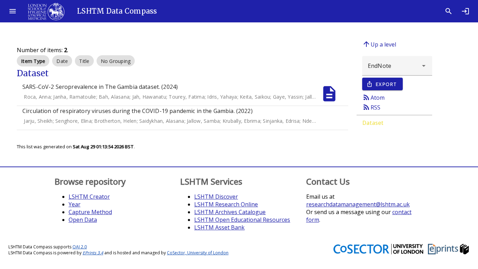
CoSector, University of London (198, 253)
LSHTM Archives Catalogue (230, 212)
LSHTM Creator (89, 196)
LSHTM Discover (216, 196)
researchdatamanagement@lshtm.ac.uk (358, 204)
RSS (371, 107)
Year (74, 204)
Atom (373, 97)
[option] (33, 60)
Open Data (83, 220)
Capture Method (90, 212)
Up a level (379, 44)
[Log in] (465, 11)
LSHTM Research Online (226, 204)
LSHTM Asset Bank (219, 227)
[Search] (448, 11)
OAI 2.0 (79, 247)
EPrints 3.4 (93, 253)
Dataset (373, 123)
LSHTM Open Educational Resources (242, 220)
